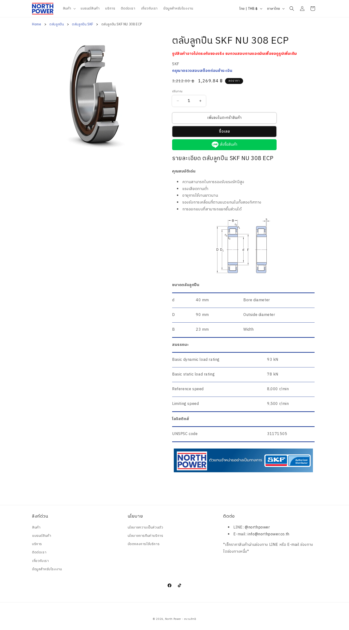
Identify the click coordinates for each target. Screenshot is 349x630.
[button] (69, 9)
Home (36, 24)
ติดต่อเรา (39, 552)
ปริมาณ (177, 91)
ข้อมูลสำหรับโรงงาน (47, 569)
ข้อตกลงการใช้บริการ (144, 544)
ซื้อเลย (224, 131)
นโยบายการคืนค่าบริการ (145, 535)
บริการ (37, 544)
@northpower (257, 527)
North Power (173, 619)
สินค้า (36, 527)
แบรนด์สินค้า (41, 535)
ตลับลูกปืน (57, 24)
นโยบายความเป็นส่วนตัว (145, 527)
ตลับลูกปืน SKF (83, 24)
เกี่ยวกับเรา (40, 561)
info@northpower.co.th (268, 534)
